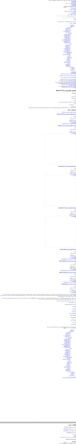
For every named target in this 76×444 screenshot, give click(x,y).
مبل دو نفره (68, 29)
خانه (75, 82)
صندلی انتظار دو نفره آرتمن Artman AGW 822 (66, 114)
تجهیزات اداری (69, 57)
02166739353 (69, 432)
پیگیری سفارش (73, 324)
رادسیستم (12, 298)
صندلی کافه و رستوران (66, 39)
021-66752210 (73, 71)
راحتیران (5, 298)
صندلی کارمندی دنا (35, 107)
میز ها (71, 43)
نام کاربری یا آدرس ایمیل (71, 15)
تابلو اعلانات (68, 65)
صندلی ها (72, 82)
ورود (75, 19)
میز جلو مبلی (67, 50)
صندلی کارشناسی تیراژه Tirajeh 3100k (68, 249)
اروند (3, 298)
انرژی (60, 299)
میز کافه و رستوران (66, 51)
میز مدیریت (68, 44)
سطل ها (68, 59)
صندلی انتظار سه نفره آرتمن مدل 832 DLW (67, 125)
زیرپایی (68, 63)
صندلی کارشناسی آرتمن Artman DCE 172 (67, 166)
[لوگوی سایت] (70, 6)
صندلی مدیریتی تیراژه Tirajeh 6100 (68, 284)
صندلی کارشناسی (67, 339)
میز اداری (74, 308)
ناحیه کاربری (74, 306)
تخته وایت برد (67, 64)
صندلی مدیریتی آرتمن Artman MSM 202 (67, 260)
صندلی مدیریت (67, 338)
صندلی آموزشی (67, 40)
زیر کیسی (68, 60)
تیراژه (75, 251)
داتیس (9, 298)
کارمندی (30, 107)
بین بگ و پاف (67, 336)
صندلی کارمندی (68, 82)
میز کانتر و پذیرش (67, 49)
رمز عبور (74, 17)
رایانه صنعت (69, 299)
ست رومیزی (67, 61)
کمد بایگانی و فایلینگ (66, 54)
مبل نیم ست (68, 30)
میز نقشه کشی (67, 48)
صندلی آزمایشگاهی (66, 41)
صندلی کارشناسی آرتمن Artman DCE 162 (67, 207)
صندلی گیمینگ (67, 42)
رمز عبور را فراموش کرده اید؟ (70, 21)
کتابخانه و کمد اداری (68, 52)
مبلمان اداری (69, 27)
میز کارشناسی (67, 45)
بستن (75, 435)
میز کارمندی (68, 46)
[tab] (37, 104)
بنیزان (73, 299)
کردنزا (69, 56)
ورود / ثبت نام (71, 375)
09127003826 (73, 2)
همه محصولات (54, 107)
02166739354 (73, 5)
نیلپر (18, 298)
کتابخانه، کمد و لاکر (72, 313)
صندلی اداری (47, 107)
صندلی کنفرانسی (67, 36)
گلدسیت (65, 299)
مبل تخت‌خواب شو (66, 335)
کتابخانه (68, 53)
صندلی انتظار (67, 37)
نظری (62, 299)
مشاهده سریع (73, 122)
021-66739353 (73, 72)
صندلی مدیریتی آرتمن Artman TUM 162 (67, 272)
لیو (16, 298)
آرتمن (75, 116)
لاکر (69, 55)
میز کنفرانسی (67, 47)
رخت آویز (68, 58)
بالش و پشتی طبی (67, 62)
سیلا (57, 299)
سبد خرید (74, 322)
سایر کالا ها (68, 66)
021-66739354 (73, 1)
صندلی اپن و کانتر (67, 38)
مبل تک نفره (68, 28)
